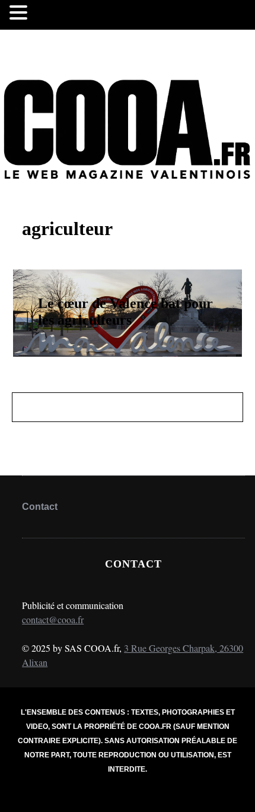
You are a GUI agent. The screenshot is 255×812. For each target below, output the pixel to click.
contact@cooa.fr (53, 619)
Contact (40, 507)
